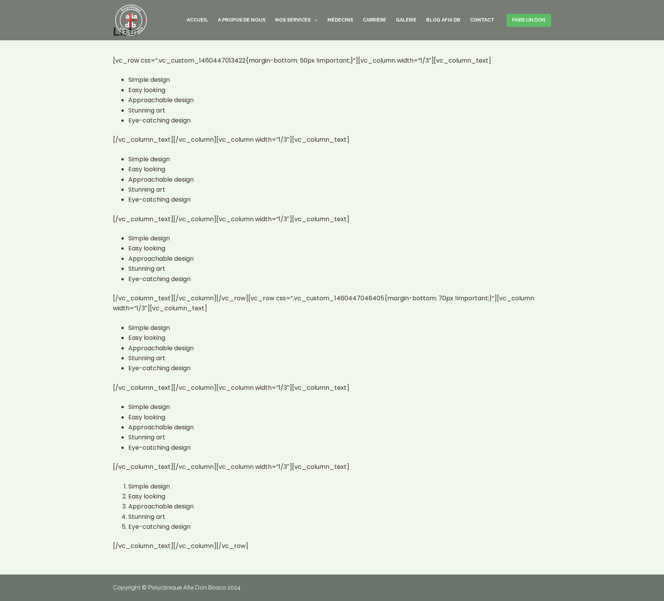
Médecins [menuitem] (340, 20)
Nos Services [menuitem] (292, 20)
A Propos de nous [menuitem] (242, 20)
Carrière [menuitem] (374, 20)
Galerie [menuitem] (406, 20)
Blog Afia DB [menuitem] (443, 20)
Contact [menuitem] (482, 20)
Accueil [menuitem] (197, 20)
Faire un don (528, 20)
